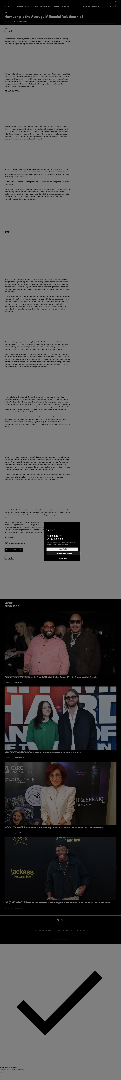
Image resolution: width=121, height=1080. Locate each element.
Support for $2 (62, 549)
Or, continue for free (62, 558)
